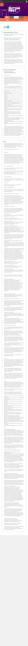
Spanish (4, 27)
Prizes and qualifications (9, 69)
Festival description (10, 32)
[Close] (2, 4)
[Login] (26, 1)
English (8, 27)
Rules (4, 141)
